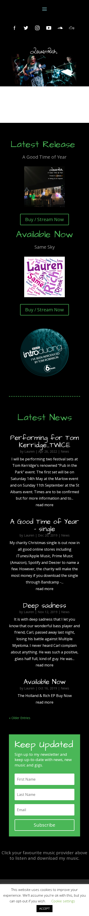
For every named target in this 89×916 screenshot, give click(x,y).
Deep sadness (44, 605)
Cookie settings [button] (63, 901)
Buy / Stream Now (44, 219)
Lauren (29, 451)
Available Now (45, 682)
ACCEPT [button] (44, 908)
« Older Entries (19, 718)
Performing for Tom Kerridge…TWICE (44, 441)
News (65, 451)
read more (44, 504)
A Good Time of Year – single (44, 525)
